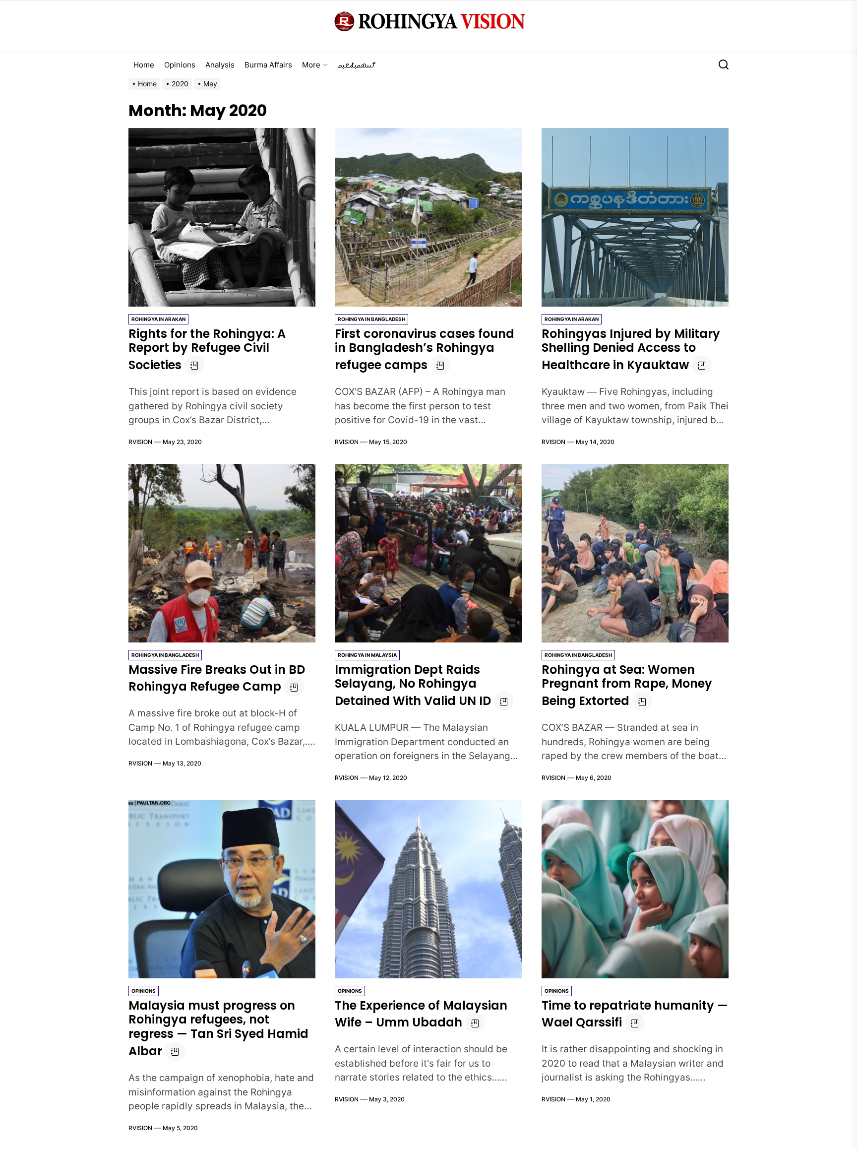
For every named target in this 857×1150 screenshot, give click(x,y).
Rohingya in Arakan (158, 319)
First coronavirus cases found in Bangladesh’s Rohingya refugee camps (424, 349)
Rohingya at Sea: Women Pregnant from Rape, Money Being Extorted (627, 685)
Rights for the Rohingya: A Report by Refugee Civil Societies (207, 349)
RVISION (140, 442)
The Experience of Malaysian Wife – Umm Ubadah (421, 1014)
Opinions (179, 64)
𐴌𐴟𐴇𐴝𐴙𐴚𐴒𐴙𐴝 (356, 64)
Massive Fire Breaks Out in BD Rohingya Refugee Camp (216, 678)
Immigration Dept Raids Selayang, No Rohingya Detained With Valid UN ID (413, 685)
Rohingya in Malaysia (367, 655)
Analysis (220, 64)
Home (143, 64)
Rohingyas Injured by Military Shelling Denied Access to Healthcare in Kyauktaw (631, 349)
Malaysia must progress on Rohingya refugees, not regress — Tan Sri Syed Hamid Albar (218, 1028)
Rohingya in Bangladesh (371, 319)
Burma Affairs (268, 64)
